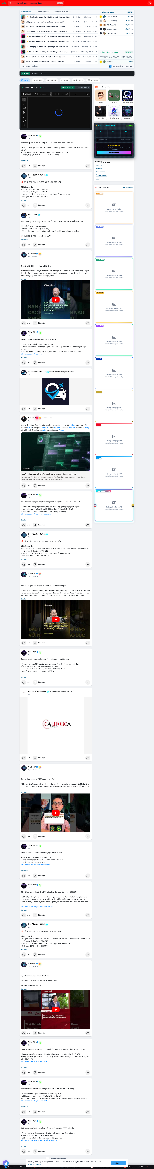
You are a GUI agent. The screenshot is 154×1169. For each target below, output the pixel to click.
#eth (45, 1101)
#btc (45, 907)
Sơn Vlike (32, 418)
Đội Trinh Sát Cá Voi (36, 175)
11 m (29, 138)
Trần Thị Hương (112, 16)
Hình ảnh (52, 80)
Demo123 (110, 61)
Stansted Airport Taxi (37, 372)
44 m (29, 178)
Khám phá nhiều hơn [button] (35, 1164)
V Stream (32, 254)
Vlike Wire (32, 135)
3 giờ (29, 888)
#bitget (50, 907)
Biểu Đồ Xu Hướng (67, 87)
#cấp (44, 430)
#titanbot (99, 165)
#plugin (57, 428)
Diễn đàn (35, 66)
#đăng (73, 425)
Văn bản (39, 80)
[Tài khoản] (149, 3)
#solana (37, 865)
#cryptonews (38, 354)
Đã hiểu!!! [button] (116, 1163)
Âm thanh (79, 80)
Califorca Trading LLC (37, 691)
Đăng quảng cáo (128, 187)
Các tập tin (94, 80)
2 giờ (29, 421)
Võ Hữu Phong (112, 21)
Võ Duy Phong (112, 29)
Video (66, 80)
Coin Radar (32, 214)
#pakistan (47, 514)
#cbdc (46, 1140)
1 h (29, 217)
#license (45, 428)
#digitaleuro (53, 1140)
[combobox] (36, 3)
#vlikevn (99, 169)
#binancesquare (27, 354)
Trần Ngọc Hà (111, 25)
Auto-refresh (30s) (117, 66)
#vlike (29, 428)
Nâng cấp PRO (114, 152)
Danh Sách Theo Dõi (83, 87)
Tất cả (26, 80)
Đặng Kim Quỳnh (112, 33)
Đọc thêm (24, 161)
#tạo (88, 425)
